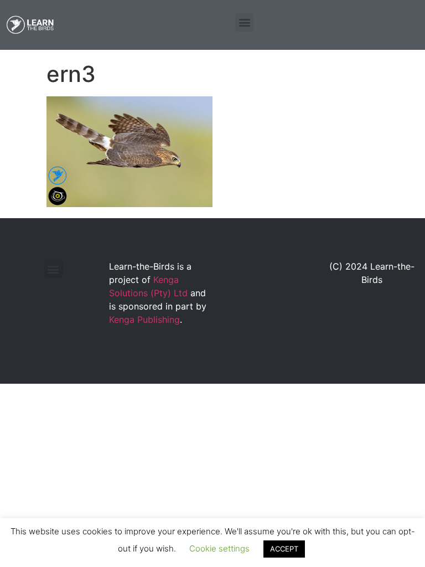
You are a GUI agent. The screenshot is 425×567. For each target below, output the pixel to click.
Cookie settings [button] (219, 548)
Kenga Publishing (144, 319)
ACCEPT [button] (284, 548)
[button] (244, 22)
